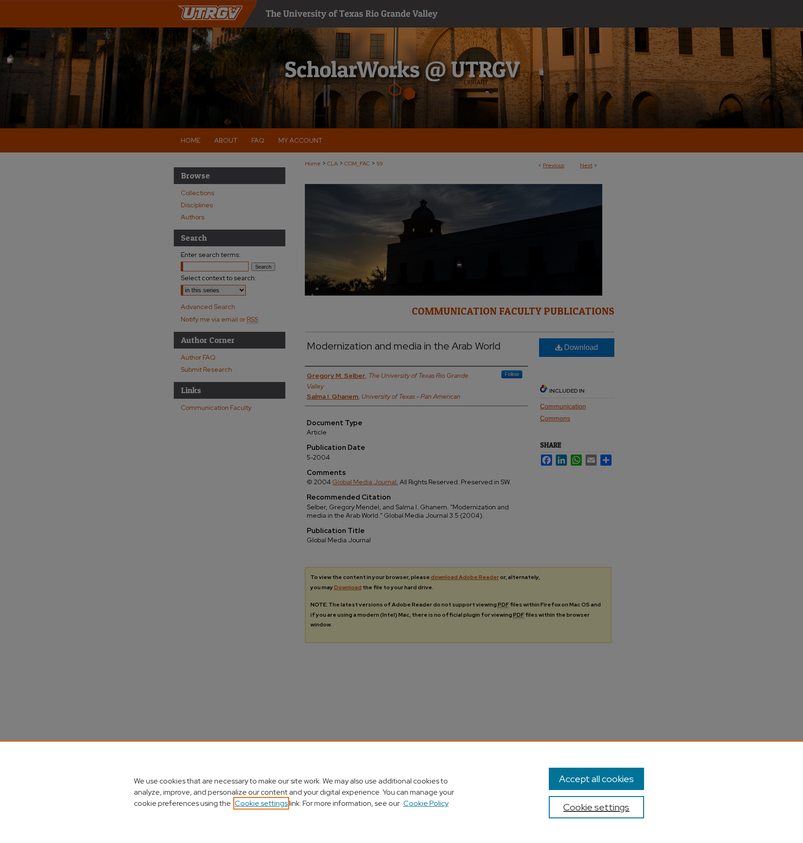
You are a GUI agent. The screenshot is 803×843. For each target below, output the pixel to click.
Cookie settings (261, 803)
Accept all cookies (596, 779)
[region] (401, 792)
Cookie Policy (425, 803)
